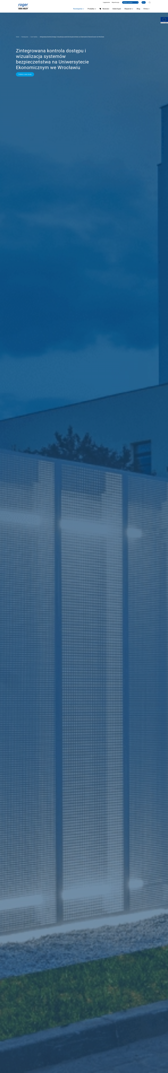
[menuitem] (79, 9)
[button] (149, 2)
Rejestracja (115, 2)
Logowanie (106, 2)
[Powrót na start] (23, 6)
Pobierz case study (25, 74)
